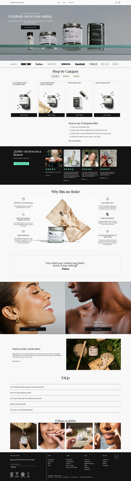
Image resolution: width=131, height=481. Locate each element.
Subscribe (13, 467)
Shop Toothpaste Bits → (75, 140)
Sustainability (69, 461)
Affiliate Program (88, 463)
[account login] (116, 2)
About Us (68, 463)
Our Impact (71, 2)
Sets (49, 465)
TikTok (104, 463)
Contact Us (87, 469)
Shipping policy (66, 477)
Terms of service (58, 477)
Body (49, 463)
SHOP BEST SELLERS (30, 27)
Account (86, 459)
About (64, 2)
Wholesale (87, 461)
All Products (51, 459)
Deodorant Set (74, 83)
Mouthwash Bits (103, 83)
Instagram (105, 459)
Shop (58, 2)
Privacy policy (50, 477)
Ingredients (69, 459)
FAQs (85, 465)
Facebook (105, 465)
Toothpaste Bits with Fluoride (47, 84)
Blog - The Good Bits (71, 467)
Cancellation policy (74, 477)
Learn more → (16, 361)
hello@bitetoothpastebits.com (86, 477)
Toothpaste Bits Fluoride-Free (20, 84)
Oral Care (50, 461)
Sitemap (86, 467)
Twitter (104, 461)
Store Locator (70, 465)
